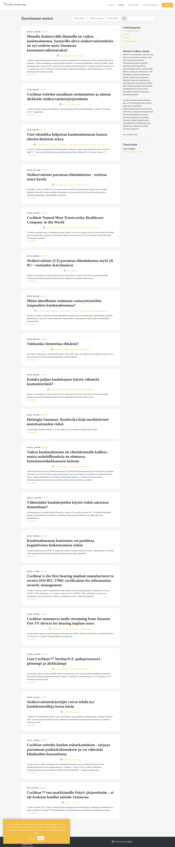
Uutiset (121, 5)
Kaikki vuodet (79, 18)
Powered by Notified (124, 842)
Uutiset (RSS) (27, 844)
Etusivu (111, 5)
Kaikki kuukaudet (96, 18)
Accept (32, 838)
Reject (41, 838)
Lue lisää (31, 75)
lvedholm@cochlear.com (132, 152)
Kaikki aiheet (113, 18)
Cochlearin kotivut (150, 5)
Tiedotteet (126, 38)
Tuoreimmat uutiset (132, 31)
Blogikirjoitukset (129, 41)
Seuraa (167, 5)
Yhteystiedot (133, 5)
